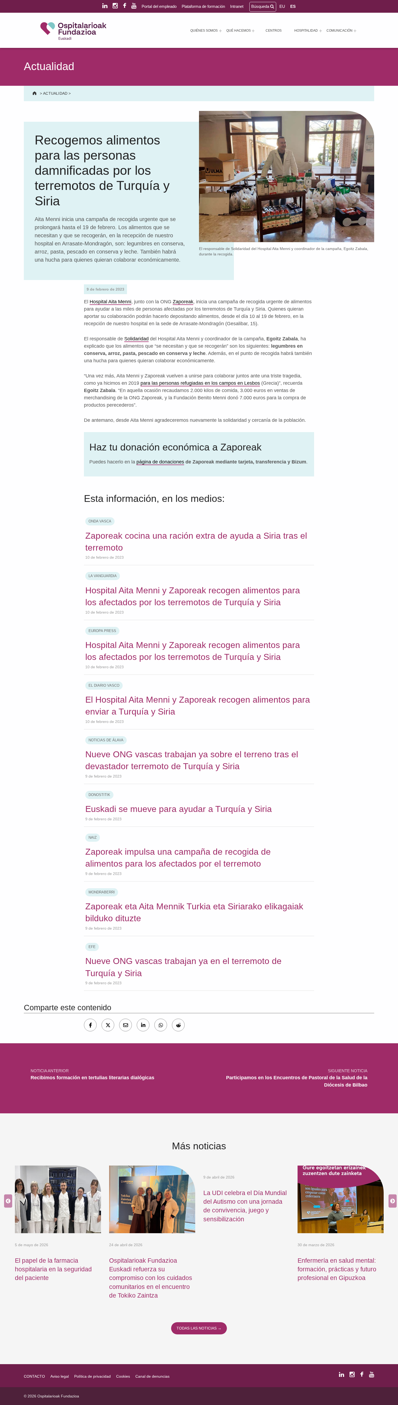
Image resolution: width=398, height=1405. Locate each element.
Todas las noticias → (199, 1328)
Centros (274, 30)
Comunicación (340, 30)
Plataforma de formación (203, 6)
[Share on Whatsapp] (160, 1025)
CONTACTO (34, 1376)
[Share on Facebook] (90, 1025)
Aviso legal (59, 1376)
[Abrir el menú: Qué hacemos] (253, 30)
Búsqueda (260, 6)
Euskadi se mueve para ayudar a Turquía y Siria (178, 809)
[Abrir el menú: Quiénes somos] (220, 30)
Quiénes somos (204, 30)
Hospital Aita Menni (110, 301)
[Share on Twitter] (108, 1025)
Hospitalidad (306, 30)
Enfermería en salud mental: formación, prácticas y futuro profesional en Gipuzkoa (337, 1269)
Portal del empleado (159, 6)
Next (391, 1201)
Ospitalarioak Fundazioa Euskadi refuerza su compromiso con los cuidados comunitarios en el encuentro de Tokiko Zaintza (150, 1278)
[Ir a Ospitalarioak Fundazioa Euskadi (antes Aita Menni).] (35, 93)
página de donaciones (160, 462)
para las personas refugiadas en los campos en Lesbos (200, 383)
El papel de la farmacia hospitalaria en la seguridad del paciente (53, 1269)
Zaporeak (183, 301)
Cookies (123, 1376)
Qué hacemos (238, 30)
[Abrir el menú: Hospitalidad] (320, 30)
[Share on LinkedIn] (143, 1025)
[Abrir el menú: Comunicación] (355, 30)
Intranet (236, 6)
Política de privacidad (92, 1376)
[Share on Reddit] (178, 1025)
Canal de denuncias (152, 1376)
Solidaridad (136, 338)
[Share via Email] (125, 1025)
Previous (6, 1201)
